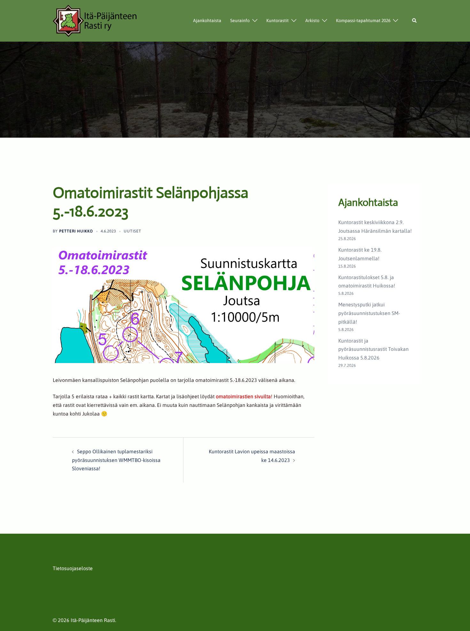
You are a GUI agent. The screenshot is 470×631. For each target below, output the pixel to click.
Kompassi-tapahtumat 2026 (363, 20)
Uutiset (132, 231)
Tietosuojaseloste (73, 568)
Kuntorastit (277, 20)
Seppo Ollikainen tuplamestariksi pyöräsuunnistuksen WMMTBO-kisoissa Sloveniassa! (116, 460)
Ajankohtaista (207, 20)
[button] (414, 20)
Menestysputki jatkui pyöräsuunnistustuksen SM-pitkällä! (369, 313)
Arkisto (312, 20)
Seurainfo (240, 20)
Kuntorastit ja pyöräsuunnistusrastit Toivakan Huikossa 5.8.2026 (373, 349)
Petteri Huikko (76, 231)
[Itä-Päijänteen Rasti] (95, 20)
